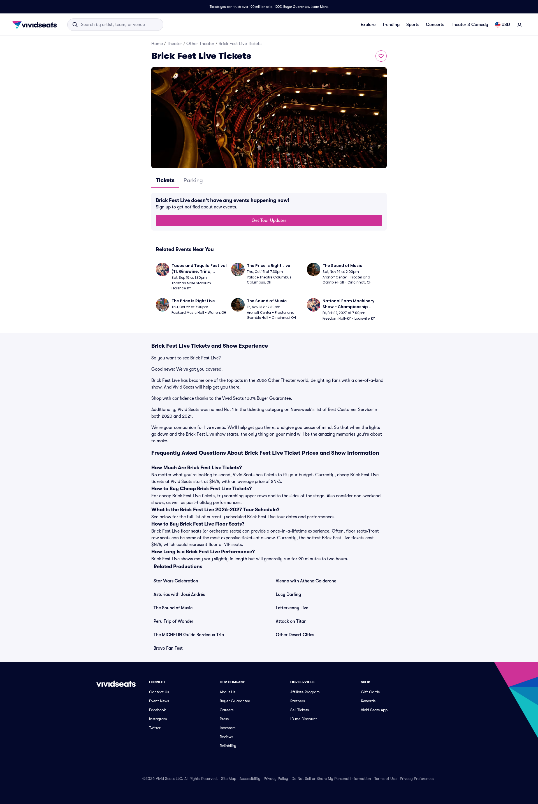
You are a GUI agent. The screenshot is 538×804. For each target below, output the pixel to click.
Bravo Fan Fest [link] (168, 648)
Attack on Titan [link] (291, 621)
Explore (368, 24)
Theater (174, 43)
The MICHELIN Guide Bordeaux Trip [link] (189, 634)
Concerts (435, 24)
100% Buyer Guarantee (291, 7)
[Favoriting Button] (381, 56)
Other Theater (200, 43)
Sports (412, 24)
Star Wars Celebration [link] (176, 581)
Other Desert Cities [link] (295, 634)
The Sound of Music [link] (173, 607)
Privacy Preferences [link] (417, 778)
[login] (519, 25)
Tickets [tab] (165, 180)
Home (157, 43)
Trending (391, 24)
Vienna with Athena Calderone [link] (306, 581)
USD (506, 24)
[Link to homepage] (36, 24)
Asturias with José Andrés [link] (179, 594)
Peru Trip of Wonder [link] (173, 621)
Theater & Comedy (469, 24)
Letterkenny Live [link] (292, 607)
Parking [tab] (193, 180)
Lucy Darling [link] (288, 594)
